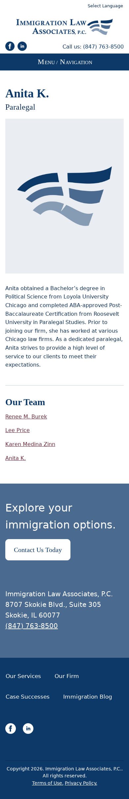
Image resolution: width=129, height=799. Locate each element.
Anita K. (15, 458)
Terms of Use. (48, 783)
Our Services (23, 676)
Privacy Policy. (81, 783)
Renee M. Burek (26, 416)
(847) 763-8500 (103, 47)
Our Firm (67, 676)
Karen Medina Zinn (30, 444)
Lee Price (17, 430)
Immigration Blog (87, 696)
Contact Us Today (38, 549)
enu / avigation (65, 61)
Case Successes (28, 696)
